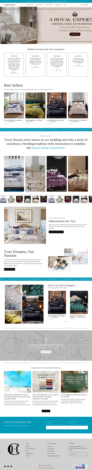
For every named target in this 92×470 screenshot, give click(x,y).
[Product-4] (12, 316)
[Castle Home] (9, 4)
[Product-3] (12, 298)
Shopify (52, 467)
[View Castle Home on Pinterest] (11, 466)
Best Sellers (13, 85)
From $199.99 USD (29, 121)
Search (27, 455)
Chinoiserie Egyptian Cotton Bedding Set (33, 120)
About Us (28, 446)
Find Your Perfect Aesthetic (56, 231)
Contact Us (50, 446)
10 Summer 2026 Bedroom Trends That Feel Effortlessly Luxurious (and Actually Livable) (17, 397)
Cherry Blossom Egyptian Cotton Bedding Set (77, 120)
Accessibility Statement (53, 455)
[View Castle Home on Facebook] (8, 466)
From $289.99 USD (75, 121)
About (27, 443)
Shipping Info (29, 453)
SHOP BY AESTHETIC (46, 351)
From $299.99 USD (11, 121)
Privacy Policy (50, 451)
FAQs (27, 451)
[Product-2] (32, 288)
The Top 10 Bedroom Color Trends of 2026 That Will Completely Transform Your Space (45, 397)
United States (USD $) (46, 465)
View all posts (46, 411)
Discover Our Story (9, 269)
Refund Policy (50, 448)
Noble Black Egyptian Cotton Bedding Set (55, 120)
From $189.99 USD (53, 121)
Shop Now (8, 189)
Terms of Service (51, 453)
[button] (49, 5)
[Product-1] (32, 308)
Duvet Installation (30, 448)
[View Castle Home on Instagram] (5, 466)
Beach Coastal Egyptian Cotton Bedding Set (13, 120)
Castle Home (43, 467)
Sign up (67, 427)
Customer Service (52, 443)
